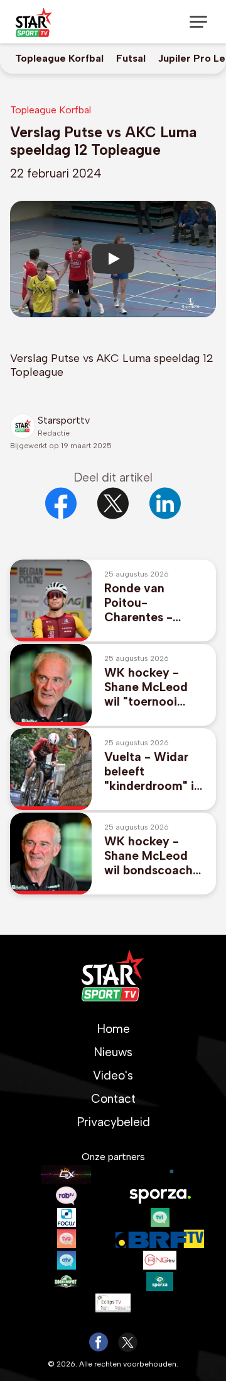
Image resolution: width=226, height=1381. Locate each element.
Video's (113, 1075)
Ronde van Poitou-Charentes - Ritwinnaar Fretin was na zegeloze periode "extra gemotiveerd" (152, 602)
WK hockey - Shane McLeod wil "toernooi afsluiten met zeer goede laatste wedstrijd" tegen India (154, 687)
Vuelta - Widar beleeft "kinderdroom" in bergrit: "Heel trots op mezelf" (152, 771)
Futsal (131, 58)
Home (113, 1029)
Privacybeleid (113, 1122)
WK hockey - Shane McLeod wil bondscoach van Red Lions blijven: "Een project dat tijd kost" (148, 855)
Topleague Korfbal (59, 58)
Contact (113, 1098)
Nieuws (113, 1052)
